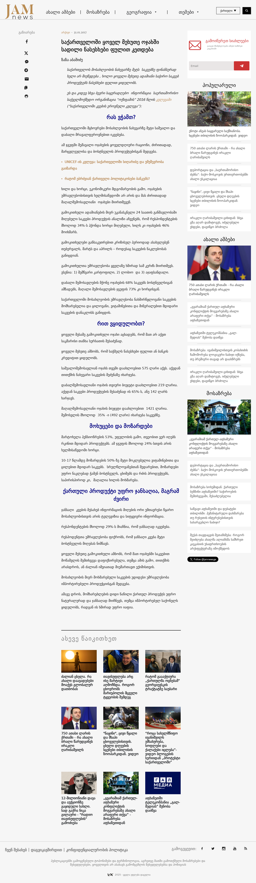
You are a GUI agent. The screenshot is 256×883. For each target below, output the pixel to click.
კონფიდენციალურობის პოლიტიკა (97, 850)
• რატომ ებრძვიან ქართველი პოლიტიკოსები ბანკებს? (105, 179)
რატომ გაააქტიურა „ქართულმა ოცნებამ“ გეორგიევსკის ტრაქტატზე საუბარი (162, 683)
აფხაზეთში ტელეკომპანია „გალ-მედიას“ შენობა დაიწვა (162, 804)
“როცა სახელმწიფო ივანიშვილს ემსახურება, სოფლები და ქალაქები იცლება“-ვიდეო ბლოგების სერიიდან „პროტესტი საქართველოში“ (162, 747)
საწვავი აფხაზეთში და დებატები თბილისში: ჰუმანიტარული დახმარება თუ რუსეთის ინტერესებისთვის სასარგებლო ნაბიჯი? (217, 515)
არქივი (67, 32)
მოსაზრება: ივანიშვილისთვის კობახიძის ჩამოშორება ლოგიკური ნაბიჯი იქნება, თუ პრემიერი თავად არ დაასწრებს (219, 354)
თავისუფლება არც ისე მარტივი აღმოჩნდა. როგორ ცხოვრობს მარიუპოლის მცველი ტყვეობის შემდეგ (120, 687)
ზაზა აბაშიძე (72, 59)
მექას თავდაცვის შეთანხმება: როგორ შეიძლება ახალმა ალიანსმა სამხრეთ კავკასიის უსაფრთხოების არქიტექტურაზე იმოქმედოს (217, 541)
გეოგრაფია (139, 12)
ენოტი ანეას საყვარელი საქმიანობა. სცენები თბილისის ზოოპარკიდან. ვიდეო (218, 133)
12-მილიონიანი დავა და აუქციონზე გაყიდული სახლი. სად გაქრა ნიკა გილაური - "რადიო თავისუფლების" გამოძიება (78, 810)
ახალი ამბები (60, 12)
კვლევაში (163, 99)
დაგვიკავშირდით (46, 850)
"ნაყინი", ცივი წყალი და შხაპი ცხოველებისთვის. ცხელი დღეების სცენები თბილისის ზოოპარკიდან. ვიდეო (120, 743)
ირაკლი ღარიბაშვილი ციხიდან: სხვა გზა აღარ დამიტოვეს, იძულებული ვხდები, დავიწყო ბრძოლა (216, 222)
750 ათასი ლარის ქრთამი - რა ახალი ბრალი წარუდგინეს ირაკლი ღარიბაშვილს (77, 741)
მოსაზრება (98, 12)
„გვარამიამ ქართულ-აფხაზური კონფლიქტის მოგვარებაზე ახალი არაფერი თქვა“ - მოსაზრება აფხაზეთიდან (120, 810)
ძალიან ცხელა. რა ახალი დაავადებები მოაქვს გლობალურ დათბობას (77, 683)
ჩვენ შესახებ (16, 850)
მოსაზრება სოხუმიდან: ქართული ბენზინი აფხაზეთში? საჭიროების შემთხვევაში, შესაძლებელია (214, 491)
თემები (186, 12)
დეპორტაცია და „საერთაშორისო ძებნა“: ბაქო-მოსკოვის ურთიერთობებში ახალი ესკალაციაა (219, 174)
